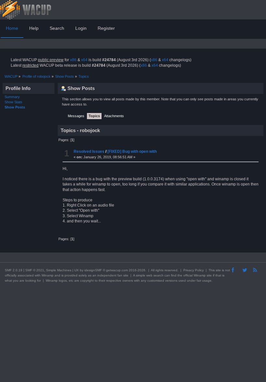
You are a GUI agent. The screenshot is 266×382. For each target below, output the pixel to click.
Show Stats (13, 102)
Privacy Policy (193, 270)
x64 (84, 60)
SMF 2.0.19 (13, 270)
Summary (12, 97)
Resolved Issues (89, 151)
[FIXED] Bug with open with (132, 151)
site (218, 270)
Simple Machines (58, 270)
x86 (73, 60)
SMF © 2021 (34, 270)
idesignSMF (93, 270)
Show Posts (15, 107)
